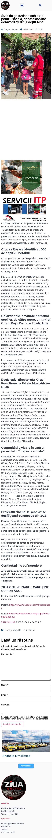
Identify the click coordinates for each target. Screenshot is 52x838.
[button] (22, 5)
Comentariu (7, 654)
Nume (4, 685)
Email (4, 695)
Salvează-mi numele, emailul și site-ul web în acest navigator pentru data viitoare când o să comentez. (24, 718)
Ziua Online (29, 630)
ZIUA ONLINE (8, 622)
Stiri (20, 630)
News (7, 630)
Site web (5, 705)
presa (14, 630)
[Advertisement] (26, 131)
